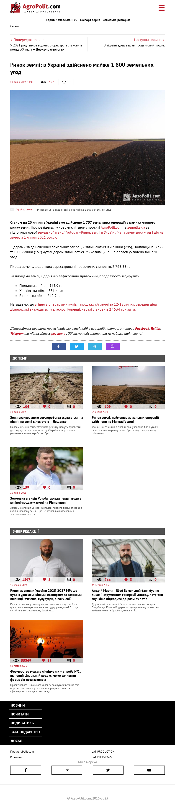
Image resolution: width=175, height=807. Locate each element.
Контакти (16, 757)
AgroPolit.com (111, 227)
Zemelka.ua (136, 227)
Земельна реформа (116, 20)
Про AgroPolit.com (22, 751)
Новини (18, 705)
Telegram (16, 333)
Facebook (142, 328)
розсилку (58, 333)
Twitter (155, 328)
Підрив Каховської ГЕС (61, 20)
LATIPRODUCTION (103, 751)
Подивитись (22, 723)
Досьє (16, 740)
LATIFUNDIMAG (102, 757)
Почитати (20, 714)
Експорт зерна (90, 20)
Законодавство (25, 732)
